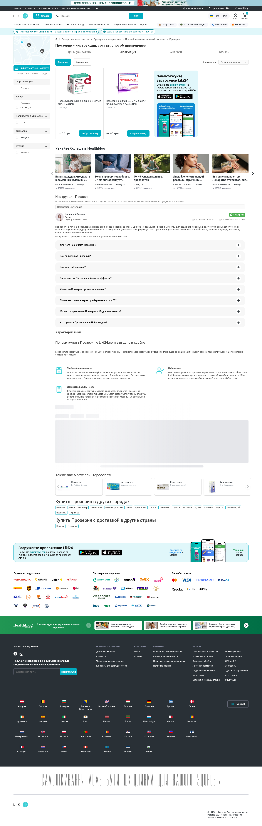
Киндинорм (226, 482)
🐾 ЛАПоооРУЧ (219, 24)
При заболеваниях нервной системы (145, 39)
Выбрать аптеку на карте (34, 68)
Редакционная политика (165, 656)
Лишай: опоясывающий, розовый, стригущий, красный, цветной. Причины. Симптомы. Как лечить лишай (190, 178)
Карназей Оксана (75, 214)
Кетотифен (176, 482)
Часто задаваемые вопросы (76, 8)
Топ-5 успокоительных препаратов (148, 178)
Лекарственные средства (26, 24)
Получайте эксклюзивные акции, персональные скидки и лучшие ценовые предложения (41, 662)
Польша (60, 526)
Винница (60, 507)
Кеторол (76, 482)
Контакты (30, 8)
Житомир (82, 507)
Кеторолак (127, 482)
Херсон (219, 507)
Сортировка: (209, 62)
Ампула (24, 137)
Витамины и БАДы (76, 24)
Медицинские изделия (125, 24)
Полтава (187, 507)
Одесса (176, 507)
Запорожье (96, 507)
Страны (138, 656)
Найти (136, 15)
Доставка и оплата (48, 8)
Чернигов (74, 512)
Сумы (198, 507)
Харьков (208, 507)
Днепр (71, 507)
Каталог (17, 8)
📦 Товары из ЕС (167, 24)
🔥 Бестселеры (239, 24)
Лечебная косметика (99, 24)
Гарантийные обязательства (167, 651)
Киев (129, 507)
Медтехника (199, 675)
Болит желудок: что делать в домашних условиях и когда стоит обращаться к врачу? (72, 178)
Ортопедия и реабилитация (206, 680)
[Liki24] (20, 804)
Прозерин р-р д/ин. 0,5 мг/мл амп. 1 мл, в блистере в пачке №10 (126, 102)
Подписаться (68, 671)
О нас (96, 8)
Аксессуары (231, 675)
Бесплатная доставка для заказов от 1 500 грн (130, 31)
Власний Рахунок (194, 8)
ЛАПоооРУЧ (231, 661)
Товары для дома (233, 656)
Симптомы (230, 680)
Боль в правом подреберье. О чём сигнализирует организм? (112, 178)
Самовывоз (82, 62)
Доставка (63, 62)
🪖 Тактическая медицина (193, 24)
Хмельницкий (233, 507)
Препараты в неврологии (107, 39)
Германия (72, 526)
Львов (153, 507)
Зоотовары (230, 666)
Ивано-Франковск (114, 507)
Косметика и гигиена (52, 24)
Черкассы (61, 512)
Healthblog (243, 8)
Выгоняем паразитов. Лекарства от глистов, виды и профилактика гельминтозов (230, 178)
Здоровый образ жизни (237, 670)
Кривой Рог (140, 507)
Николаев (164, 507)
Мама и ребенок (233, 651)
